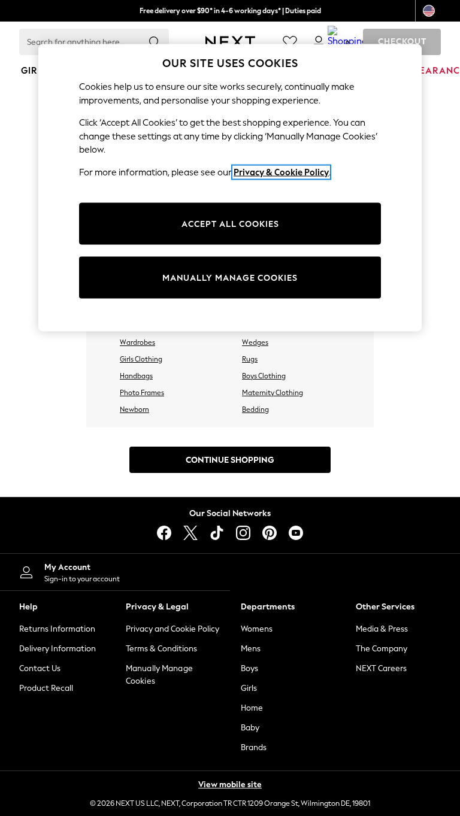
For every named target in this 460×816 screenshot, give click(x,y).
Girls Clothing (141, 359)
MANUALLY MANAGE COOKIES (230, 277)
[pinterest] (269, 533)
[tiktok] (217, 533)
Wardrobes (137, 342)
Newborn (134, 409)
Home (252, 708)
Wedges (255, 342)
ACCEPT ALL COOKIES (230, 224)
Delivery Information (57, 649)
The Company (381, 649)
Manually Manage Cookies (159, 674)
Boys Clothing (264, 376)
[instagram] (243, 533)
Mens (251, 649)
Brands (254, 747)
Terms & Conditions (161, 649)
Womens (257, 629)
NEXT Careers (381, 668)
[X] (190, 533)
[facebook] (164, 533)
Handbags (136, 376)
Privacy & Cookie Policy (281, 172)
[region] (230, 188)
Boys (249, 668)
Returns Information (57, 629)
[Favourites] (290, 42)
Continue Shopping (230, 460)
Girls (249, 688)
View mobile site (230, 784)
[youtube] (296, 533)
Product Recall (46, 688)
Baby (250, 728)
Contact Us (39, 668)
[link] (318, 42)
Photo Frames (142, 393)
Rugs (250, 359)
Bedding (255, 409)
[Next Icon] (230, 42)
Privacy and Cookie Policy (172, 629)
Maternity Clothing (272, 393)
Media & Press (382, 629)
